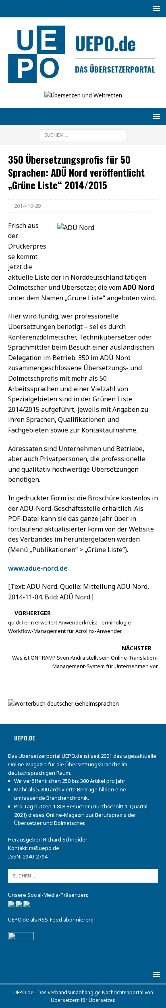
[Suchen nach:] (83, 135)
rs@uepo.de (44, 848)
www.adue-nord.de (38, 568)
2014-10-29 (27, 205)
